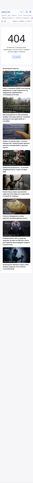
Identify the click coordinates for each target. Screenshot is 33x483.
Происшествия (27, 15)
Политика (4, 15)
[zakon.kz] (5, 12)
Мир (9, 15)
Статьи (20, 15)
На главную (16, 57)
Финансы (14, 15)
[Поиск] (26, 11)
